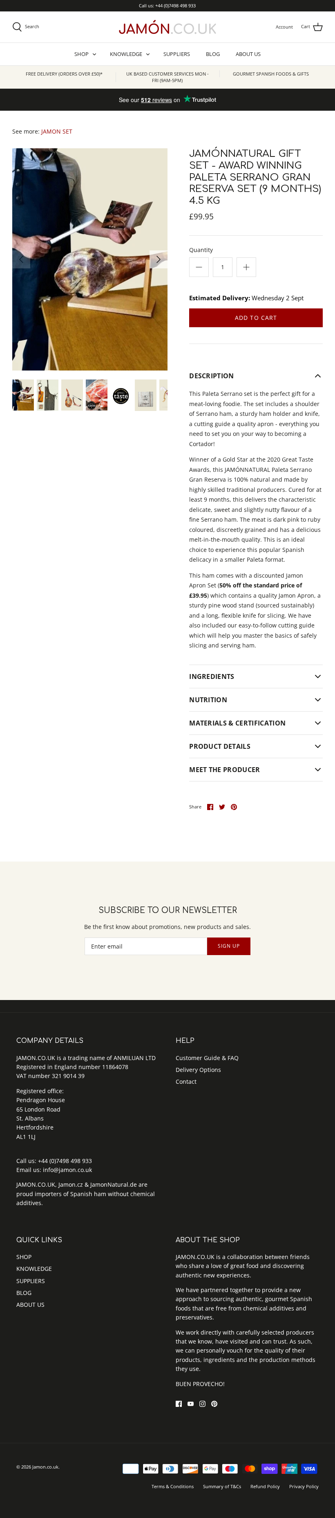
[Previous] (21, 259)
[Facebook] (179, 1404)
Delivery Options (198, 1070)
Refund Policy (265, 1486)
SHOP (81, 54)
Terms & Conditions (173, 1486)
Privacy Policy (304, 1486)
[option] (90, 259)
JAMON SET (56, 131)
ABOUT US (248, 54)
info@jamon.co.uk (67, 1170)
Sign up (229, 945)
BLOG (213, 54)
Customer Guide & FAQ (207, 1058)
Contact (186, 1081)
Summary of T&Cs (222, 1486)
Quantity (201, 250)
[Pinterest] (214, 1404)
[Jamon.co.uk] (167, 27)
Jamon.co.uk (45, 1467)
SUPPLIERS (176, 54)
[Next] (159, 259)
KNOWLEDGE (126, 54)
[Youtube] (191, 1404)
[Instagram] (202, 1404)
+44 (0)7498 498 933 (65, 1161)
